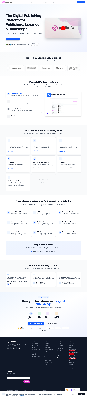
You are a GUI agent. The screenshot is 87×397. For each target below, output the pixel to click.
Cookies (38, 391)
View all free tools (61, 357)
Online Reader (47, 358)
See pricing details (52, 323)
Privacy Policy (31, 391)
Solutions (25, 2)
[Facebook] (8, 348)
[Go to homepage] (7, 2)
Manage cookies (44, 391)
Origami (46, 364)
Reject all (68, 394)
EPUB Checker (60, 343)
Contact (71, 347)
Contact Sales (43, 185)
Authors (71, 364)
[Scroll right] (78, 68)
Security (55, 391)
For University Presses (37, 356)
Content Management (49, 349)
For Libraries (35, 351)
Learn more (10, 151)
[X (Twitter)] (11, 348)
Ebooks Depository (70, 2)
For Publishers (35, 343)
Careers (71, 345)
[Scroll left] (8, 68)
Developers (71, 366)
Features (37, 2)
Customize (74, 394)
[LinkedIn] (16, 348)
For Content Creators (36, 349)
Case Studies (72, 362)
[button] (63, 28)
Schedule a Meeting (12, 39)
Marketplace (47, 347)
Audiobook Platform (48, 362)
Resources (44, 2)
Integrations (47, 351)
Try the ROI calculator (25, 38)
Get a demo (80, 2)
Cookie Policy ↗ (22, 395)
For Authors (34, 347)
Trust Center (53, 2)
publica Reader (47, 355)
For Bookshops (35, 345)
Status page (72, 368)
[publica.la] (18, 341)
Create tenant (59, 391)
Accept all (81, 394)
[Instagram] (14, 348)
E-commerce (47, 345)
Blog (70, 360)
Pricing (31, 2)
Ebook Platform (47, 360)
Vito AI (45, 356)
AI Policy (50, 391)
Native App (46, 353)
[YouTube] (19, 348)
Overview (46, 343)
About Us (71, 343)
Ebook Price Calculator (62, 352)
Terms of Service (24, 391)
